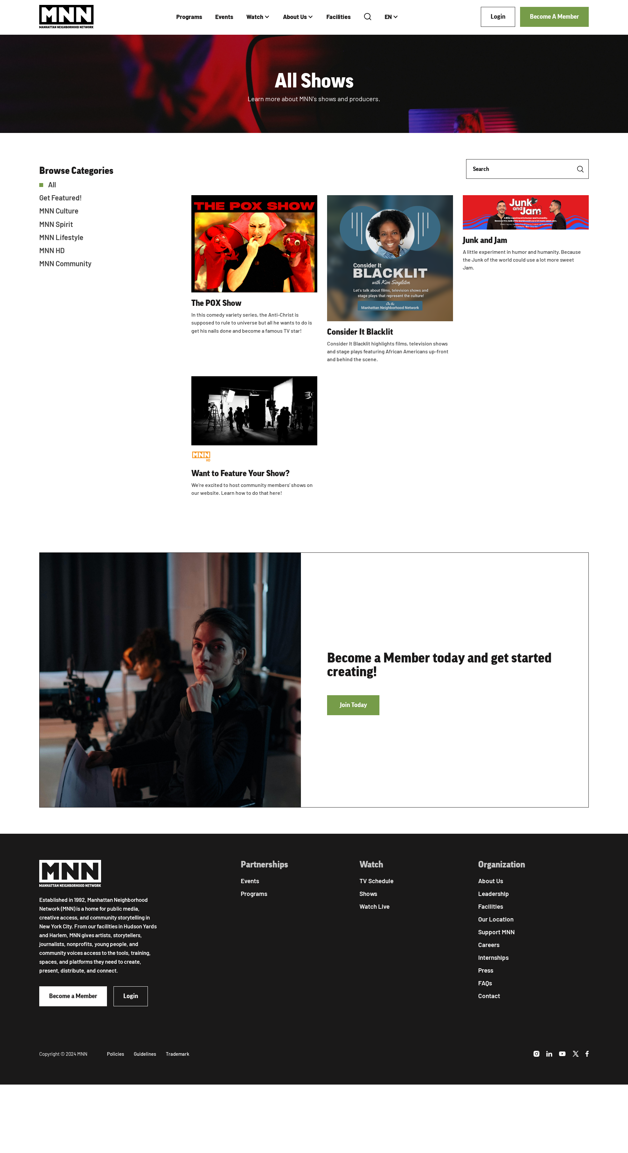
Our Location (496, 919)
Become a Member (73, 996)
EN (388, 16)
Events (224, 16)
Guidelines (145, 1054)
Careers (488, 944)
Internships (493, 957)
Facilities (338, 16)
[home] (66, 17)
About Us (295, 16)
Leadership (493, 893)
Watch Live (374, 906)
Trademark (177, 1054)
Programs (189, 16)
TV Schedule (376, 880)
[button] (258, 17)
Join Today (353, 705)
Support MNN (496, 932)
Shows (368, 893)
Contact (489, 995)
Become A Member (554, 16)
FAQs (485, 983)
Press (485, 970)
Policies (115, 1054)
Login (498, 16)
